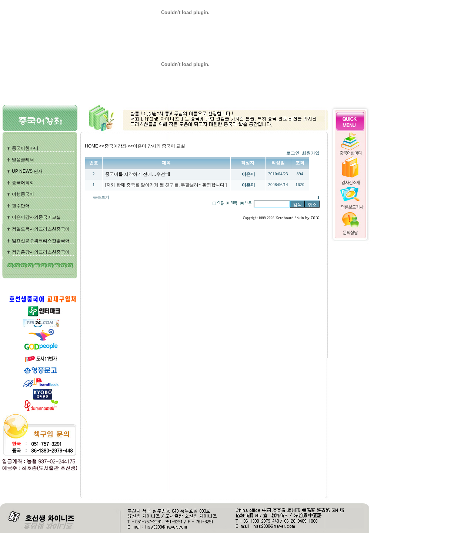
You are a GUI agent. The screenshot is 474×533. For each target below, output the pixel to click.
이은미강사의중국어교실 (36, 217)
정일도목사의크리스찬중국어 (41, 229)
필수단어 (21, 205)
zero (315, 217)
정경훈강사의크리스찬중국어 (41, 252)
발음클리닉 (23, 159)
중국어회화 (23, 182)
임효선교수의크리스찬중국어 (41, 240)
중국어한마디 (25, 148)
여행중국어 (23, 194)
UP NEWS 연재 (27, 171)
